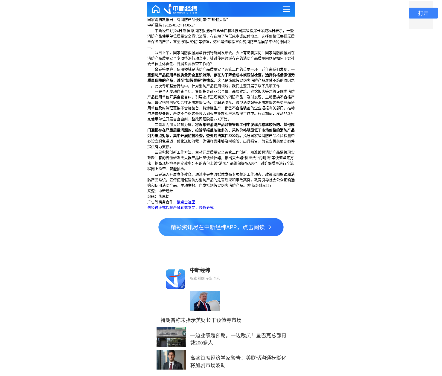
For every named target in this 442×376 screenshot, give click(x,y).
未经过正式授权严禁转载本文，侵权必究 (180, 208)
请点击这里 (186, 202)
